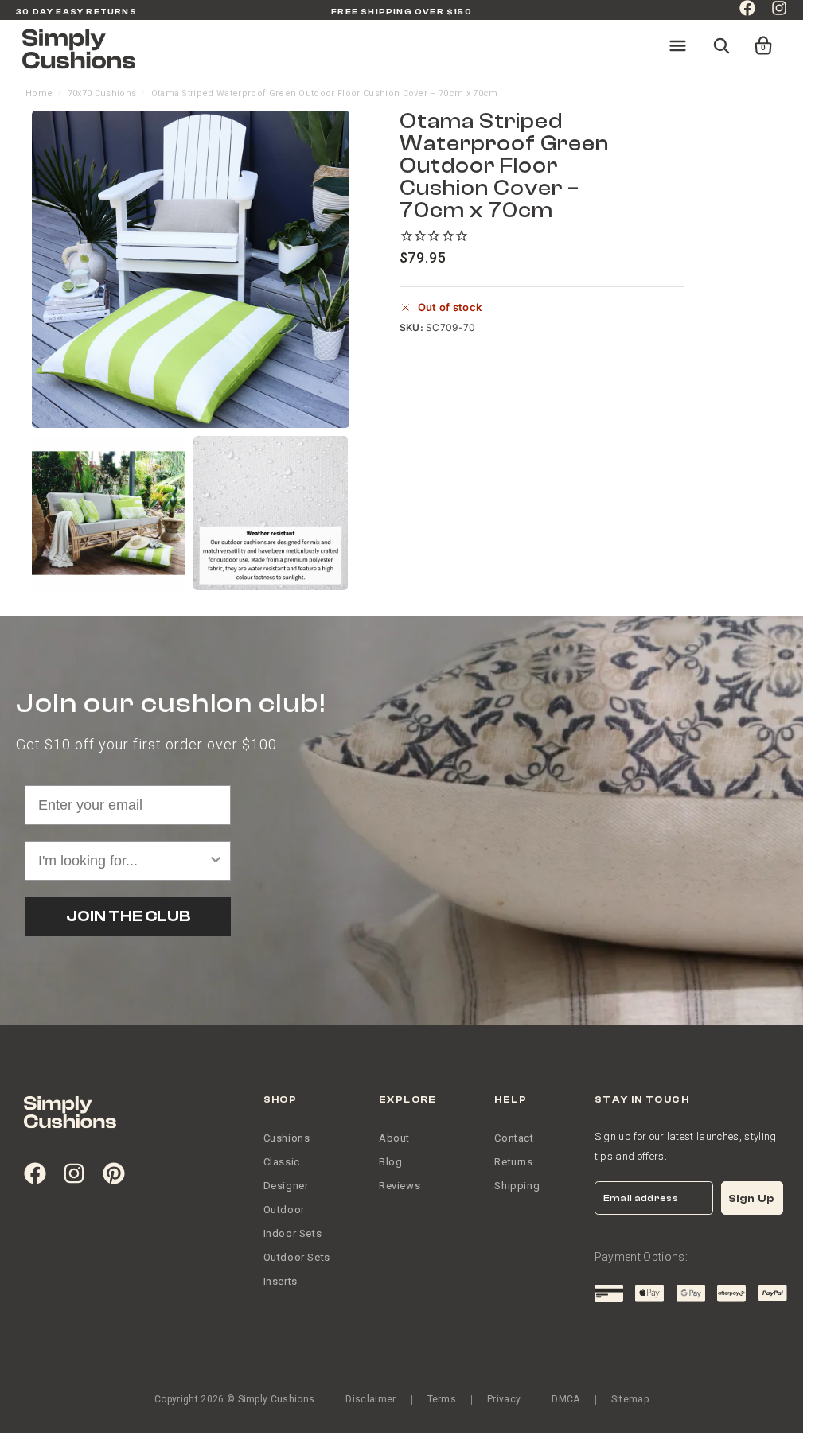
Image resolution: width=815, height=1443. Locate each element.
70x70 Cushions (102, 93)
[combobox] (123, 861)
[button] (753, 38)
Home (39, 93)
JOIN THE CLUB (128, 916)
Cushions (286, 1138)
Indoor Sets (292, 1233)
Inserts (280, 1281)
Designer (286, 1186)
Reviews (399, 1186)
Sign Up (751, 1198)
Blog (390, 1162)
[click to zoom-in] (190, 269)
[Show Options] (216, 861)
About (394, 1138)
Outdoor (284, 1209)
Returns (513, 1162)
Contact (513, 1138)
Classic (281, 1162)
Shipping (517, 1186)
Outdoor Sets (296, 1257)
